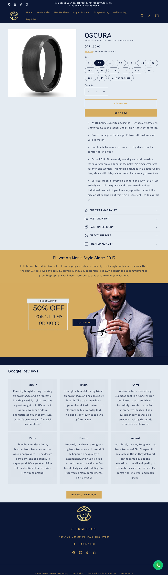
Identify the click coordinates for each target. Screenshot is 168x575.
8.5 (121, 63)
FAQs (90, 536)
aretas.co (46, 573)
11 (102, 70)
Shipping (89, 51)
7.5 (99, 63)
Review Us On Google (84, 494)
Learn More (84, 322)
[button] (142, 15)
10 (153, 63)
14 (102, 77)
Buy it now (121, 112)
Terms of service (109, 573)
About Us (64, 536)
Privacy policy (93, 573)
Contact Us (78, 536)
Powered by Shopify (59, 573)
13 (151, 71)
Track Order (102, 536)
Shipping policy (126, 573)
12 (125, 70)
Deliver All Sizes (121, 77)
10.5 (90, 70)
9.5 (142, 63)
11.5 (114, 70)
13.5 (90, 77)
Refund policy (77, 573)
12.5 (137, 70)
